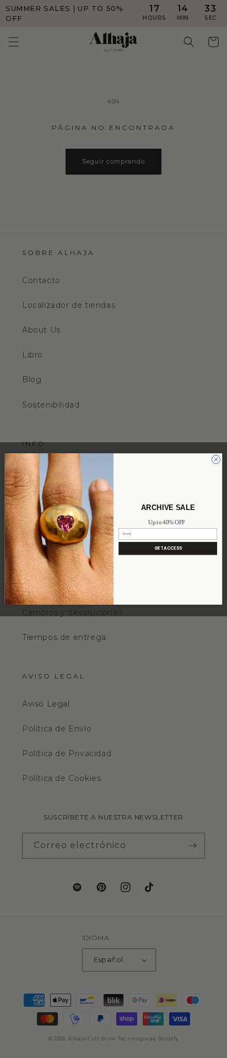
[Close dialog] (216, 459)
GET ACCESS (168, 548)
